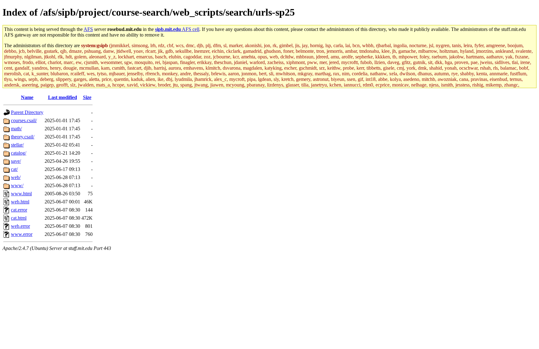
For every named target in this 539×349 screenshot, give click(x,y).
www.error (21, 234)
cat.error (19, 209)
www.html (21, 193)
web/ (16, 177)
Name (27, 97)
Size (87, 97)
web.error (20, 226)
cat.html (19, 218)
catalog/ (18, 153)
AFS (88, 29)
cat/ (14, 169)
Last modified (62, 97)
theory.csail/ (22, 136)
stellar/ (17, 144)
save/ (16, 161)
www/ (17, 185)
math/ (16, 128)
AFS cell (177, 29)
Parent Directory (27, 112)
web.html (20, 201)
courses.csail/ (24, 120)
